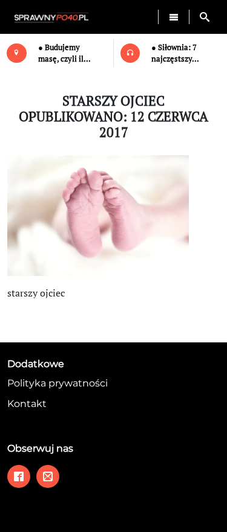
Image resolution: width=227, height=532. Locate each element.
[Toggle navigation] (173, 17)
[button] (204, 17)
